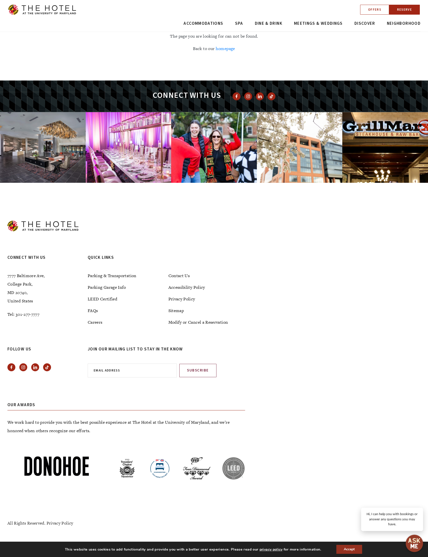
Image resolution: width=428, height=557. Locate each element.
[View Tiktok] (271, 96)
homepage (225, 49)
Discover (364, 24)
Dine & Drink (268, 24)
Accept (349, 549)
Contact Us (179, 276)
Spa (239, 24)
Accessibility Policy (186, 287)
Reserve (404, 9)
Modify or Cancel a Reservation (198, 322)
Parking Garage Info (107, 287)
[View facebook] (237, 96)
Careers (95, 322)
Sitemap (176, 311)
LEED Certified (102, 299)
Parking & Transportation (112, 276)
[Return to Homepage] (42, 9)
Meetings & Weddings (318, 24)
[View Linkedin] (260, 96)
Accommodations (203, 24)
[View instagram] (248, 96)
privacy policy (271, 549)
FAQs (93, 311)
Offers (374, 9)
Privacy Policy (181, 299)
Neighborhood (404, 24)
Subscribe (198, 370)
